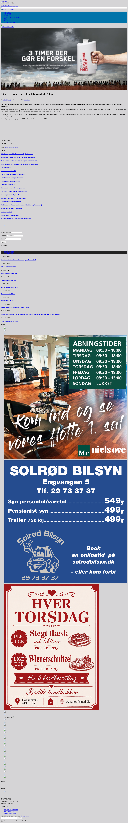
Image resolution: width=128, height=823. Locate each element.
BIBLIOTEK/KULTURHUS (12, 17)
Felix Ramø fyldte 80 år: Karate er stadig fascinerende (17, 154)
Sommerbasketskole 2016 (8, 171)
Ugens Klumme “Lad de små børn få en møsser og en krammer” (20, 164)
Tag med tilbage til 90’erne (8, 280)
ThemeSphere (25, 816)
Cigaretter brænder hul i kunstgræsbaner (13, 188)
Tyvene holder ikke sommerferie (10, 181)
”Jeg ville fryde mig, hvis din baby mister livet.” (15, 191)
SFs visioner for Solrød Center (10, 321)
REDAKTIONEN (9, 811)
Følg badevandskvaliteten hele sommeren (13, 174)
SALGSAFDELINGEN (11, 810)
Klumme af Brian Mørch (8, 294)
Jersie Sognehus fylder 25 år (9, 273)
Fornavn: (3, 232)
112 (5, 19)
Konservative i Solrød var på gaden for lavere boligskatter (18, 157)
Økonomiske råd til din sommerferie (11, 208)
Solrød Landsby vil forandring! (10, 215)
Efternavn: (3, 235)
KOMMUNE (7, 14)
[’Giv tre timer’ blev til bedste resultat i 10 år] (64, 89)
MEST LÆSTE (8, 253)
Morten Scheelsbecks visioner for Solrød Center (15, 307)
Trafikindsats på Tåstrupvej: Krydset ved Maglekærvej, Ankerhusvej (21, 205)
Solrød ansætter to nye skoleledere (11, 201)
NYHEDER (7, 12)
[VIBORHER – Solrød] (7, 9)
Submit (19, 817)
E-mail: (3, 239)
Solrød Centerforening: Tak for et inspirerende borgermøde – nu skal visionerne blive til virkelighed (30, 314)
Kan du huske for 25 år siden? (10, 287)
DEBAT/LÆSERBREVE (11, 22)
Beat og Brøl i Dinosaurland (9, 266)
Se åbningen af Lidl (6, 212)
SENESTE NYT (9, 252)
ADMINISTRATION (10, 813)
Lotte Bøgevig (7, 100)
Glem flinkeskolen (6, 167)
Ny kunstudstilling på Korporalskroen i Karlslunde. (16, 218)
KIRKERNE (7, 15)
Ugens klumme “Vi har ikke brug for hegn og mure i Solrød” (19, 160)
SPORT (6, 20)
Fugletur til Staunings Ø (8, 184)
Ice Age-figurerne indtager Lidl (10, 194)
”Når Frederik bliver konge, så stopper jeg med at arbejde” (18, 260)
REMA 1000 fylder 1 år (8, 301)
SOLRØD (27, 100)
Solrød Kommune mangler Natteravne (12, 177)
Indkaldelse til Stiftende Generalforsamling (13, 198)
